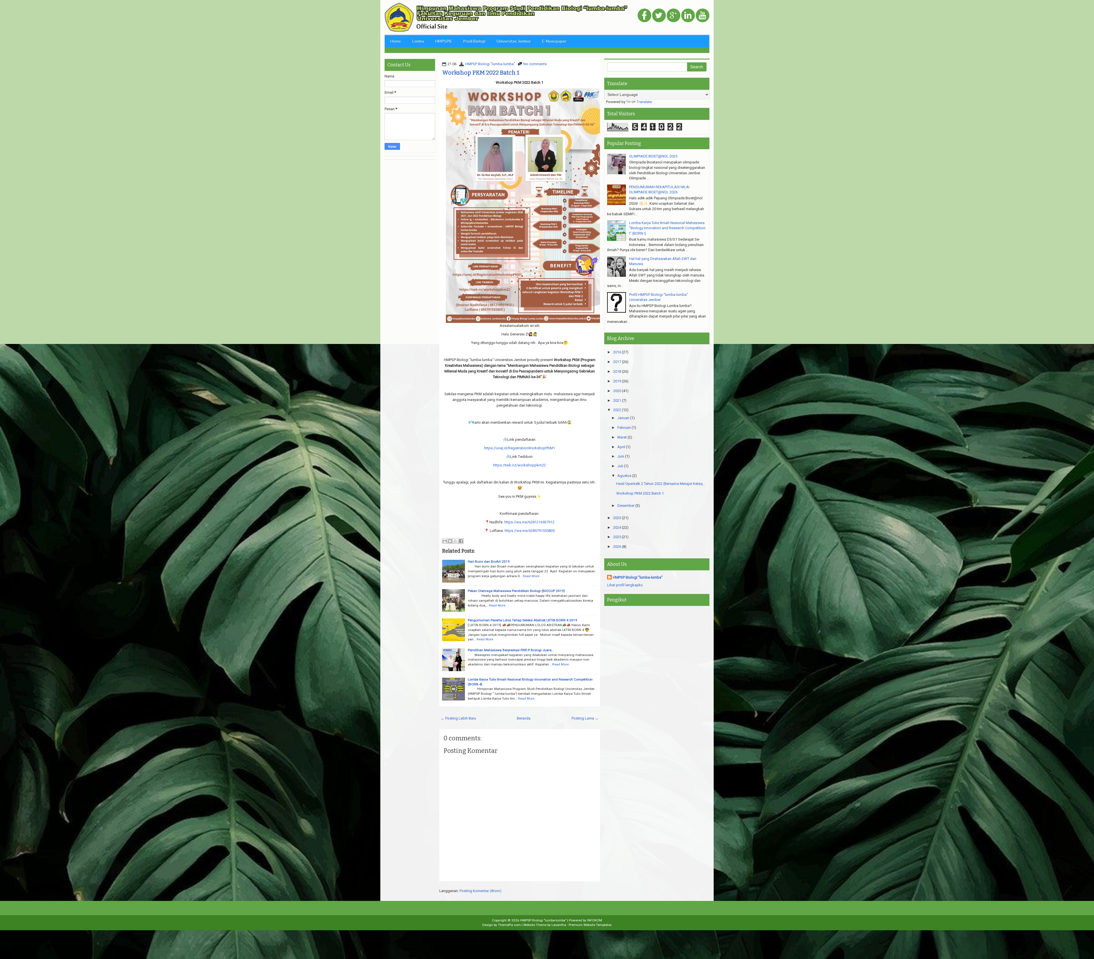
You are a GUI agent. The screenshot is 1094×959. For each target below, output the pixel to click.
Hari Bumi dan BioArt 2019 (489, 561)
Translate (644, 102)
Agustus (624, 476)
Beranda (523, 718)
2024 (617, 527)
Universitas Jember (514, 40)
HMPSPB (443, 40)
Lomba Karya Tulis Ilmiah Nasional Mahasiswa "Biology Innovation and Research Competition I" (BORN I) (667, 228)
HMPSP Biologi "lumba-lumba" (490, 64)
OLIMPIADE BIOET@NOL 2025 (653, 156)
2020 (617, 391)
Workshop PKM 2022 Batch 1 (480, 72)
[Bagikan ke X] (455, 541)
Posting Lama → (585, 718)
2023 (617, 518)
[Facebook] (644, 16)
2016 (617, 352)
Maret (622, 437)
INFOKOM (594, 920)
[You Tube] (702, 16)
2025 (617, 537)
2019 (617, 381)
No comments (535, 64)
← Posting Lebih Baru (458, 718)
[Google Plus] (673, 16)
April (621, 447)
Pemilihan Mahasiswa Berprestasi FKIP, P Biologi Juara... (511, 650)
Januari (623, 418)
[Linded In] (688, 16)
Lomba (418, 40)
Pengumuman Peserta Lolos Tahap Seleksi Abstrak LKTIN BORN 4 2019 (522, 620)
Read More (531, 576)
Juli (620, 466)
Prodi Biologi (474, 40)
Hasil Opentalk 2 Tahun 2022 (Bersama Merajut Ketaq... (660, 483)
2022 (617, 410)
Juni (620, 456)
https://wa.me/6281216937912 (529, 522)
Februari (624, 427)
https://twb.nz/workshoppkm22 (519, 465)
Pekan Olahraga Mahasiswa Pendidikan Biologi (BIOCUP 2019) (516, 591)
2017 (617, 362)
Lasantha (559, 925)
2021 (617, 400)
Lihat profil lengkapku (625, 585)
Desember (625, 505)
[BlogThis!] (450, 541)
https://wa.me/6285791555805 (530, 530)
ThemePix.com (509, 925)
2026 (617, 546)
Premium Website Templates (590, 925)
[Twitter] (659, 16)
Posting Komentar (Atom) (480, 891)
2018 (617, 371)
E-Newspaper (554, 40)
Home (395, 40)
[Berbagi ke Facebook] (461, 541)
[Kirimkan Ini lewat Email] (445, 541)
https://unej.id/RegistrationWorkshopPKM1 (519, 448)
